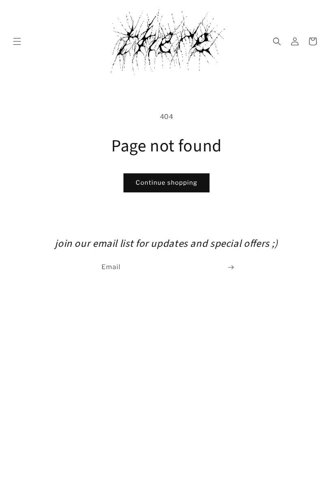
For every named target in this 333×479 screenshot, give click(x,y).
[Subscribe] (231, 267)
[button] (17, 41)
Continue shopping (166, 182)
